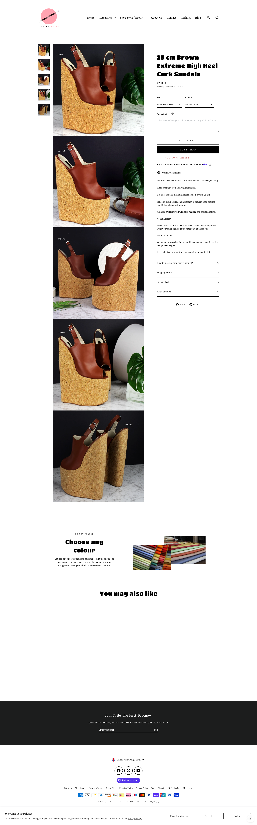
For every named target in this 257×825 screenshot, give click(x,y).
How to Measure (96, 788)
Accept (208, 816)
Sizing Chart (163, 282)
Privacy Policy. (135, 818)
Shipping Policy (164, 272)
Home (90, 17)
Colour (188, 97)
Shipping (160, 86)
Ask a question (164, 291)
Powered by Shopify (152, 802)
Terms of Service (158, 788)
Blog (198, 17)
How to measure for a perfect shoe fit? (175, 263)
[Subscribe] (155, 730)
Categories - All (70, 788)
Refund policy (174, 788)
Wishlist (186, 17)
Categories (106, 17)
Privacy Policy (142, 788)
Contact (171, 17)
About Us (156, 17)
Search (83, 788)
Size (159, 97)
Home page (188, 788)
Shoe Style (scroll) (131, 17)
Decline (237, 816)
